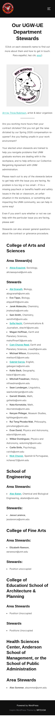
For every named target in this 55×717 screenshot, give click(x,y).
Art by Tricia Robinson (14, 112)
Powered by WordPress (27, 705)
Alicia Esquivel (17, 267)
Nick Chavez (16, 455)
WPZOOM (41, 710)
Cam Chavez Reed (19, 344)
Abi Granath (16, 289)
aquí (39, 55)
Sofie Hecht (16, 323)
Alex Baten (15, 493)
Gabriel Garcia (17, 361)
